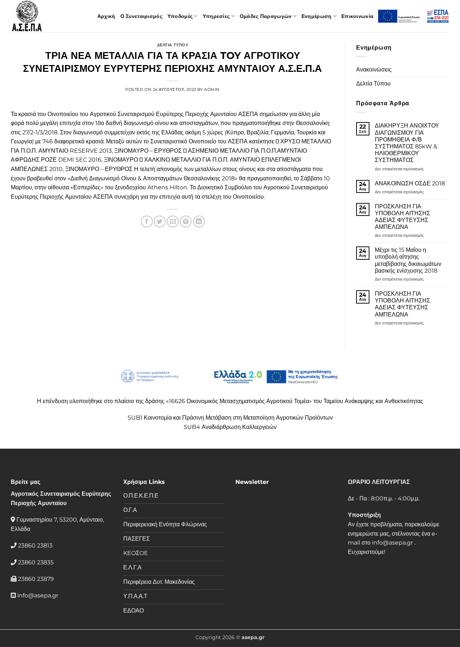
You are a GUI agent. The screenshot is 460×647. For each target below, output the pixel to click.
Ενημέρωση (317, 16)
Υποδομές (180, 16)
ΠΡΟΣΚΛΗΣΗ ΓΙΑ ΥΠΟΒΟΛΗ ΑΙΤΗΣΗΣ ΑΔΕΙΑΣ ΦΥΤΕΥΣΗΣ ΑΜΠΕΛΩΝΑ (402, 217)
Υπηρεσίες (216, 16)
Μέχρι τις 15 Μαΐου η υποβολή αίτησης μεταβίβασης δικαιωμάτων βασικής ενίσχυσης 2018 (408, 260)
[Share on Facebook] (147, 221)
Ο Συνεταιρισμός (141, 16)
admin (212, 89)
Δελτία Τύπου (373, 83)
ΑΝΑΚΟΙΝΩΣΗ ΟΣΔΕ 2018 (410, 183)
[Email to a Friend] (173, 221)
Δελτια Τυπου (172, 44)
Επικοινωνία (357, 16)
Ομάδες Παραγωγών (266, 16)
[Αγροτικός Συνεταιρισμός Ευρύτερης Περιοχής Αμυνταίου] (47, 16)
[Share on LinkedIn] (199, 221)
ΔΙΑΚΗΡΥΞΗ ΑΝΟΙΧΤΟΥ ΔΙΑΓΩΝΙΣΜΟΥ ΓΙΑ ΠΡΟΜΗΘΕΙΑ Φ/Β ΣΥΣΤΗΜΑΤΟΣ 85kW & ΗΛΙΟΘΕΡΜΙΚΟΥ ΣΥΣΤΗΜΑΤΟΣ (407, 142)
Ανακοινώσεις (374, 69)
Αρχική (106, 16)
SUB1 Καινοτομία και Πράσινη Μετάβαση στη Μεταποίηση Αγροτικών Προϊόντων (230, 417)
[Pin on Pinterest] (186, 221)
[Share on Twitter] (160, 221)
